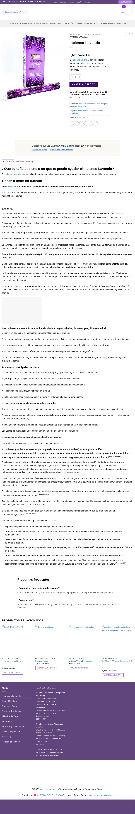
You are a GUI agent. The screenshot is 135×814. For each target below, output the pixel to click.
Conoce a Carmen (39, 150)
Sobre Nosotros (60, 2)
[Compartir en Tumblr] (95, 123)
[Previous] (2, 653)
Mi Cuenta (7, 721)
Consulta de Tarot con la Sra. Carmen (28, 24)
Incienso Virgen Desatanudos (81, 661)
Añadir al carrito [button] (12, 672)
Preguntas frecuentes (12, 696)
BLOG (79, 2)
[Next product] (126, 34)
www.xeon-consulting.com (101, 795)
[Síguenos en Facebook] (94, 2)
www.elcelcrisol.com (49, 789)
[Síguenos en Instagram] (96, 2)
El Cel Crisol (80, 117)
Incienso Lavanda (80, 60)
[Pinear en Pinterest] (86, 123)
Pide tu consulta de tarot (61, 150)
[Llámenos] (107, 2)
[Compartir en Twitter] (76, 123)
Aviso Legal (7, 737)
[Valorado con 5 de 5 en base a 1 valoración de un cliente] (89, 51)
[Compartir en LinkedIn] (91, 123)
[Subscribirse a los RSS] (109, 2)
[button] (5, 98)
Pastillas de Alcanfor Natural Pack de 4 (117, 662)
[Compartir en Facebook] (72, 123)
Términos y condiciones (13, 726)
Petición (69, 24)
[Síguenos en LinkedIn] (112, 2)
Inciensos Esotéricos (89, 35)
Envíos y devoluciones (12, 711)
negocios (100, 111)
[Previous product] (131, 34)
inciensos (11, 186)
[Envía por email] (81, 123)
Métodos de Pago (10, 716)
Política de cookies (11, 742)
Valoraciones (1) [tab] (24, 162)
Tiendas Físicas (85, 24)
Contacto (88, 2)
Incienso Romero (42, 661)
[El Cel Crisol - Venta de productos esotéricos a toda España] (67, 12)
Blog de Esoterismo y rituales (110, 24)
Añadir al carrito (83, 84)
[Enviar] (25, 12)
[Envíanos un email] (104, 2)
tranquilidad (73, 113)
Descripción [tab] (8, 162)
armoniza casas (84, 111)
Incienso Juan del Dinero (12, 661)
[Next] (133, 653)
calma (93, 111)
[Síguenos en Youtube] (114, 2)
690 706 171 (41, 719)
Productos (55, 24)
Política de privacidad (12, 732)
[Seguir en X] (101, 2)
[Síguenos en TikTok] (99, 2)
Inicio (72, 35)
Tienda (71, 2)
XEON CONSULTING (50, 795)
